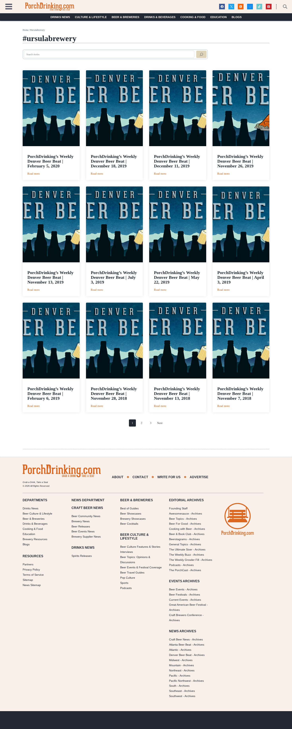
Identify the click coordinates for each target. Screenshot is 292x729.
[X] (231, 7)
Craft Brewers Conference (185, 615)
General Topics (178, 544)
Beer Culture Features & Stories (140, 546)
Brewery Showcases (133, 518)
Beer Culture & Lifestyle (37, 513)
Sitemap (28, 579)
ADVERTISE (199, 477)
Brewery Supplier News (86, 536)
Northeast (175, 670)
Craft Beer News (179, 639)
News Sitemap (32, 585)
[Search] (201, 54)
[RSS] (241, 7)
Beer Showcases (130, 513)
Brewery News (81, 521)
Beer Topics (176, 518)
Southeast (175, 690)
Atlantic (173, 649)
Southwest (175, 696)
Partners (28, 564)
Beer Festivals (178, 594)
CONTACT (140, 477)
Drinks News (60, 17)
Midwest (174, 660)
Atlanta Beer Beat (180, 644)
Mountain (175, 665)
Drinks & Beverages (159, 17)
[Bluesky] (250, 7)
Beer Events (176, 589)
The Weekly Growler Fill (184, 559)
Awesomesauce (179, 513)
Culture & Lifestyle (91, 17)
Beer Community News (86, 516)
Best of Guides (129, 508)
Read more (33, 173)
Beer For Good (178, 523)
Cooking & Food (192, 17)
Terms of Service (33, 574)
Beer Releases (81, 526)
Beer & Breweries (125, 17)
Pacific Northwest (180, 680)
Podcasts (126, 588)
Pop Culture (127, 577)
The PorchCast (178, 570)
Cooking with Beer (180, 528)
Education (218, 17)
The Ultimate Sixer (180, 549)
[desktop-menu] (9, 6)
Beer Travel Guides (132, 572)
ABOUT (117, 477)
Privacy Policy (31, 569)
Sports (124, 582)
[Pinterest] (269, 7)
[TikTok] (259, 7)
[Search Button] (282, 7)
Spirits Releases (82, 555)
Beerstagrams (178, 539)
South (172, 685)
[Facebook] (222, 7)
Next (159, 423)
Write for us (169, 477)
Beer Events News (83, 531)
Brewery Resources (35, 539)
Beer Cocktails (129, 523)
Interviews (126, 551)
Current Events (178, 599)
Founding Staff (178, 508)
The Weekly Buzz (180, 554)
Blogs (237, 17)
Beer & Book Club (180, 534)
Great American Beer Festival (187, 604)
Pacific (173, 675)
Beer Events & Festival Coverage (141, 567)
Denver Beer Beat (180, 655)
